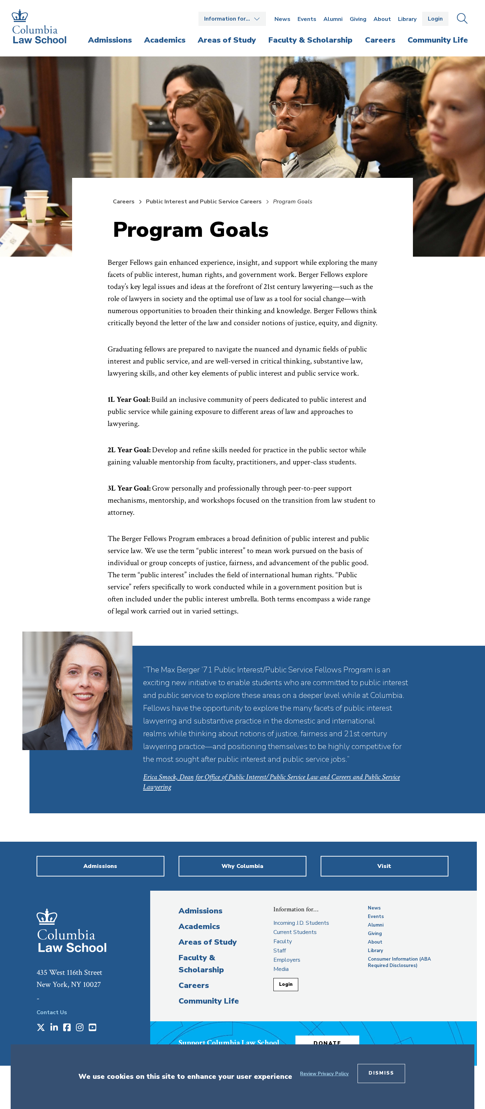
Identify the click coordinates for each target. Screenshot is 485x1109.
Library (407, 19)
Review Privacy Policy (324, 1074)
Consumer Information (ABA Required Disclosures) (399, 962)
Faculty (282, 941)
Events (307, 19)
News (282, 19)
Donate (327, 1043)
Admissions (200, 911)
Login (435, 19)
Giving (358, 19)
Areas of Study (208, 942)
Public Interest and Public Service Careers (204, 202)
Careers (124, 202)
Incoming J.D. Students (301, 923)
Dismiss (381, 1073)
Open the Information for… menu (232, 19)
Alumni (333, 19)
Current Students (295, 932)
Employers (286, 960)
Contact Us (52, 1012)
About (382, 19)
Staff (279, 951)
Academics (199, 926)
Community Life (209, 1001)
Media (281, 969)
